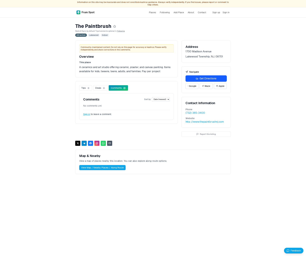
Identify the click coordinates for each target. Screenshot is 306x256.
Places (152, 12)
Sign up (216, 12)
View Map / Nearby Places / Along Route (102, 167)
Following (165, 12)
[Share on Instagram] (96, 143)
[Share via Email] (109, 143)
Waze (207, 86)
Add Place (179, 12)
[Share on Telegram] (84, 143)
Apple (221, 86)
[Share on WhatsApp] (103, 143)
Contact (202, 12)
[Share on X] (77, 143)
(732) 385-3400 (195, 112)
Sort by (147, 99)
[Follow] (114, 26)
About (191, 12)
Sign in (226, 12)
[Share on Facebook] (90, 143)
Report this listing (208, 134)
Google (192, 86)
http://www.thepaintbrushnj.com (205, 121)
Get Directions (208, 78)
